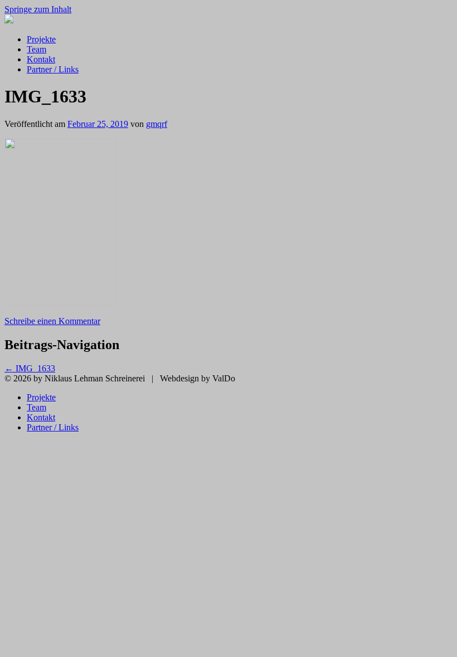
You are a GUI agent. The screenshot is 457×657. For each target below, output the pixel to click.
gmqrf (156, 124)
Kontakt (41, 59)
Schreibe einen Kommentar (52, 321)
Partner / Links (53, 69)
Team (36, 49)
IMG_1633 (29, 368)
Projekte (41, 39)
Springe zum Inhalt (37, 9)
